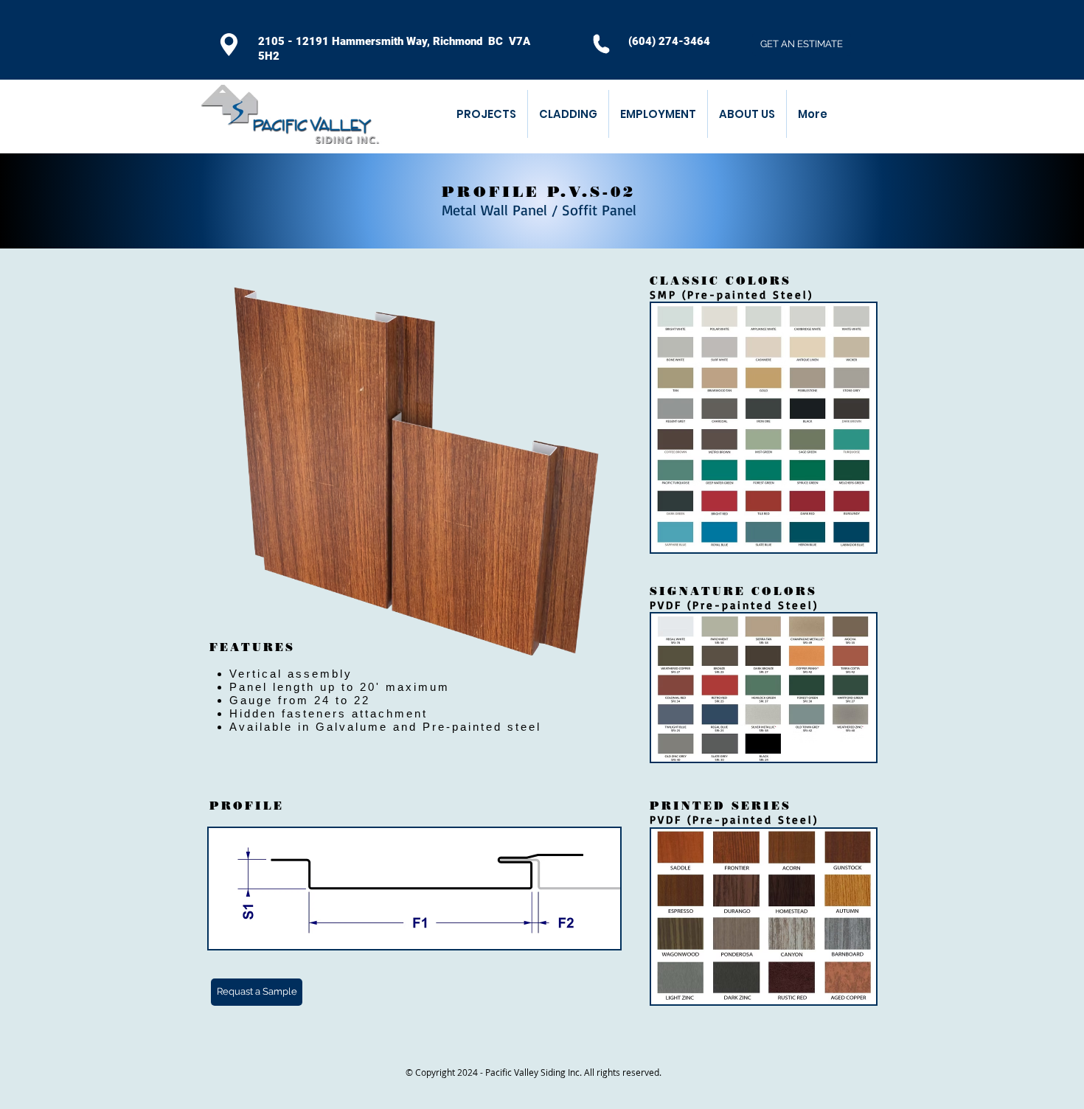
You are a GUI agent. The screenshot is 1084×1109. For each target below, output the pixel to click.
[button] (567, 114)
